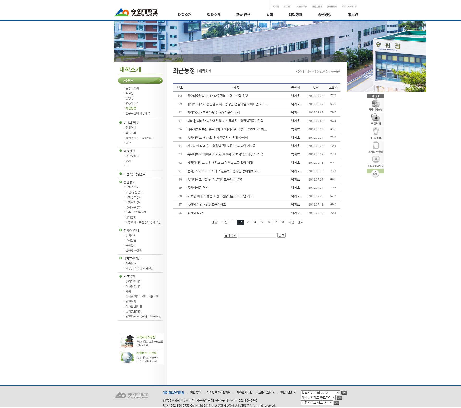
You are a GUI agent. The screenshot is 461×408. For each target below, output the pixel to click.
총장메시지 (132, 88)
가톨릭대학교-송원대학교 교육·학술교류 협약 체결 (220, 162)
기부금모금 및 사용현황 (139, 268)
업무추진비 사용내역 (138, 113)
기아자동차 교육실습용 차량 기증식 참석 (213, 112)
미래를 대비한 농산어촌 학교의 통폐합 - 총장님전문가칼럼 (225, 121)
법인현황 (131, 301)
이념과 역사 (131, 123)
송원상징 (129, 151)
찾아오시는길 (244, 392)
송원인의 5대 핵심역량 (139, 137)
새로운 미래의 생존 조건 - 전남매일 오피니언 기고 (220, 196)
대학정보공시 (133, 197)
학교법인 (129, 276)
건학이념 (131, 127)
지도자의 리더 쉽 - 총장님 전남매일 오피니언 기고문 (221, 146)
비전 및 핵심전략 (134, 174)
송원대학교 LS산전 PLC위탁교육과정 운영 (214, 179)
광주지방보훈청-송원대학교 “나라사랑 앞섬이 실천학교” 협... (227, 129)
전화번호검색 (133, 250)
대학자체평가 (133, 202)
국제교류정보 (133, 207)
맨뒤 (300, 222)
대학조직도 (132, 187)
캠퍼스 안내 (131, 230)
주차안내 (131, 245)
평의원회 (131, 217)
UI (127, 166)
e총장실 (128, 80)
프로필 (129, 93)
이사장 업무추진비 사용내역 (142, 296)
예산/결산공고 (134, 192)
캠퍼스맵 (131, 235)
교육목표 (131, 132)
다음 (291, 222)
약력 (128, 291)
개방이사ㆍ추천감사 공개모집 (143, 222)
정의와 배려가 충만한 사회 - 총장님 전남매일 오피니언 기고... (227, 104)
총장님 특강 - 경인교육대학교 (206, 204)
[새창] (269, 15)
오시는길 (131, 240)
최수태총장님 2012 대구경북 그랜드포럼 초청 (217, 96)
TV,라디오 (132, 103)
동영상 (129, 98)
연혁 (128, 142)
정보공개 (195, 392)
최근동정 (131, 108)
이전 (224, 222)
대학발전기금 (132, 258)
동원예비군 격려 (197, 187)
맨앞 (215, 222)
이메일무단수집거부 (218, 392)
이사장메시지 (133, 286)
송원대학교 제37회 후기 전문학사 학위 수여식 (217, 137)
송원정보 (129, 182)
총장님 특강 (195, 213)
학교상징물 (132, 155)
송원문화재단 (133, 311)
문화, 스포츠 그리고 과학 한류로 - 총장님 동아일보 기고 (224, 171)
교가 (128, 161)
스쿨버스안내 (266, 392)
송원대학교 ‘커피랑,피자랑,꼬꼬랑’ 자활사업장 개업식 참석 (225, 154)
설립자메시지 (133, 281)
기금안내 (131, 263)
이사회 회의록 (134, 306)
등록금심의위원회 (136, 212)
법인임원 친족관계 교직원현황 (143, 316)
